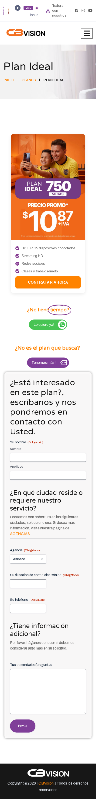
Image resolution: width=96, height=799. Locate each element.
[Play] (17, 7)
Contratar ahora (48, 282)
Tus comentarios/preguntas (31, 665)
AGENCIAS (20, 534)
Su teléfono (27, 599)
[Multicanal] (3, 10)
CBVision (46, 783)
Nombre (15, 449)
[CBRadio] (8, 10)
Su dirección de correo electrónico (44, 575)
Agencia (25, 550)
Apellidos (16, 466)
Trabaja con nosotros (59, 10)
